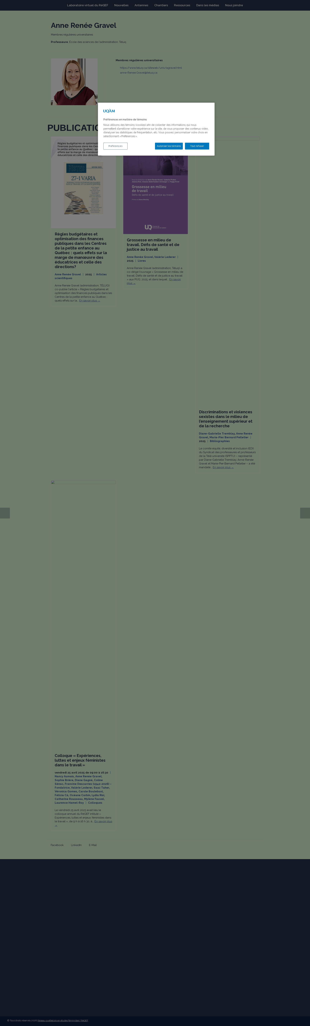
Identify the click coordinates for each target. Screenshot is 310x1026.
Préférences (116, 146)
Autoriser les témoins (169, 146)
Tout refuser (197, 146)
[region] (156, 129)
